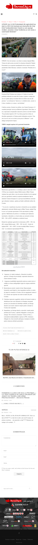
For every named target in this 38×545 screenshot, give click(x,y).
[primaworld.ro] (5, 526)
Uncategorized (22, 21)
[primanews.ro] (23, 510)
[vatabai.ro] (35, 525)
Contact (24, 539)
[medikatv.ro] (26, 517)
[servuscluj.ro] (27, 526)
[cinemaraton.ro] (33, 517)
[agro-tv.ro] (15, 526)
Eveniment (4, 21)
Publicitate (30, 539)
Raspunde (33, 393)
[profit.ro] (32, 513)
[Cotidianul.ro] (8, 517)
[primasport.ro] (15, 514)
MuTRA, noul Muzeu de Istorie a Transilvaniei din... (19, 377)
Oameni (10, 21)
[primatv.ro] (6, 510)
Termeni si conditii (10, 539)
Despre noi (18, 539)
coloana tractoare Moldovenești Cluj (13, 327)
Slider (15, 21)
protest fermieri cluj (9, 331)
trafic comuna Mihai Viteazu (11, 334)
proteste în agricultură (24, 331)
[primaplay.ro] (29, 510)
